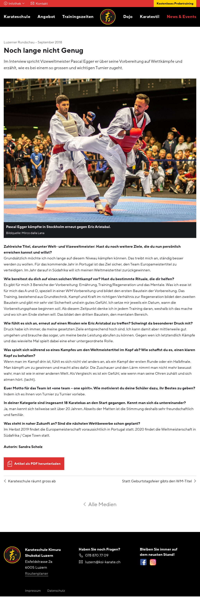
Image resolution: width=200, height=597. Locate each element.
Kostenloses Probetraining (175, 3)
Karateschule (17, 16)
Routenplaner (36, 573)
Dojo (128, 16)
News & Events (181, 16)
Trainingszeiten (78, 16)
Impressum (33, 591)
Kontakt (42, 3)
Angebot (46, 16)
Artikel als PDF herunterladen (37, 463)
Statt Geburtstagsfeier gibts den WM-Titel (157, 481)
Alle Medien (102, 504)
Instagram (152, 562)
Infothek (15, 3)
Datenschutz (56, 591)
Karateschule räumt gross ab (32, 481)
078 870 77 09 (96, 555)
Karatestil (149, 16)
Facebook (143, 562)
